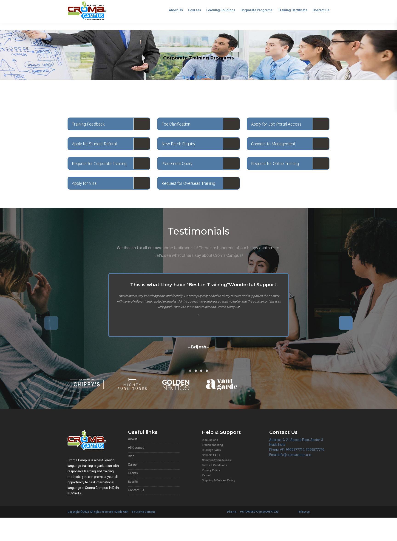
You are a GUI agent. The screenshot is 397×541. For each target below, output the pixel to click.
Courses (194, 10)
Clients (133, 473)
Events (133, 481)
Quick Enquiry (198, 77)
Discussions (210, 440)
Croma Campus (146, 511)
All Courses (136, 447)
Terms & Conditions (214, 465)
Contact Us (321, 10)
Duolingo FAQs (211, 450)
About (132, 439)
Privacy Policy (211, 470)
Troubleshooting (212, 445)
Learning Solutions (220, 10)
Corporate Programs (256, 10)
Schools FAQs (211, 455)
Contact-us (136, 490)
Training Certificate (292, 10)
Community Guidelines (216, 460)
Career (133, 464)
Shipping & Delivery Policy (218, 480)
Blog (131, 456)
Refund (206, 475)
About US (176, 10)
